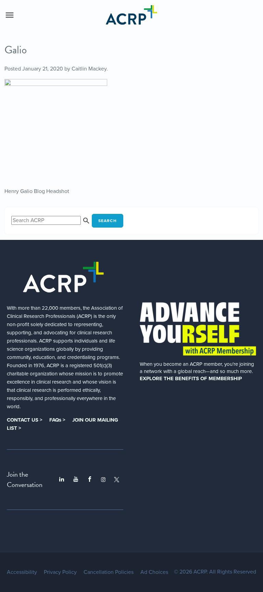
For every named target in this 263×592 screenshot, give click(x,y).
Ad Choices (154, 572)
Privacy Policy (60, 572)
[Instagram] (103, 479)
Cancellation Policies (109, 572)
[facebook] (89, 479)
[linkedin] (61, 479)
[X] (116, 479)
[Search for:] (51, 220)
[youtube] (75, 479)
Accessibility (22, 572)
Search (107, 220)
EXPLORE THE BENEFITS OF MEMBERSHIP (191, 378)
